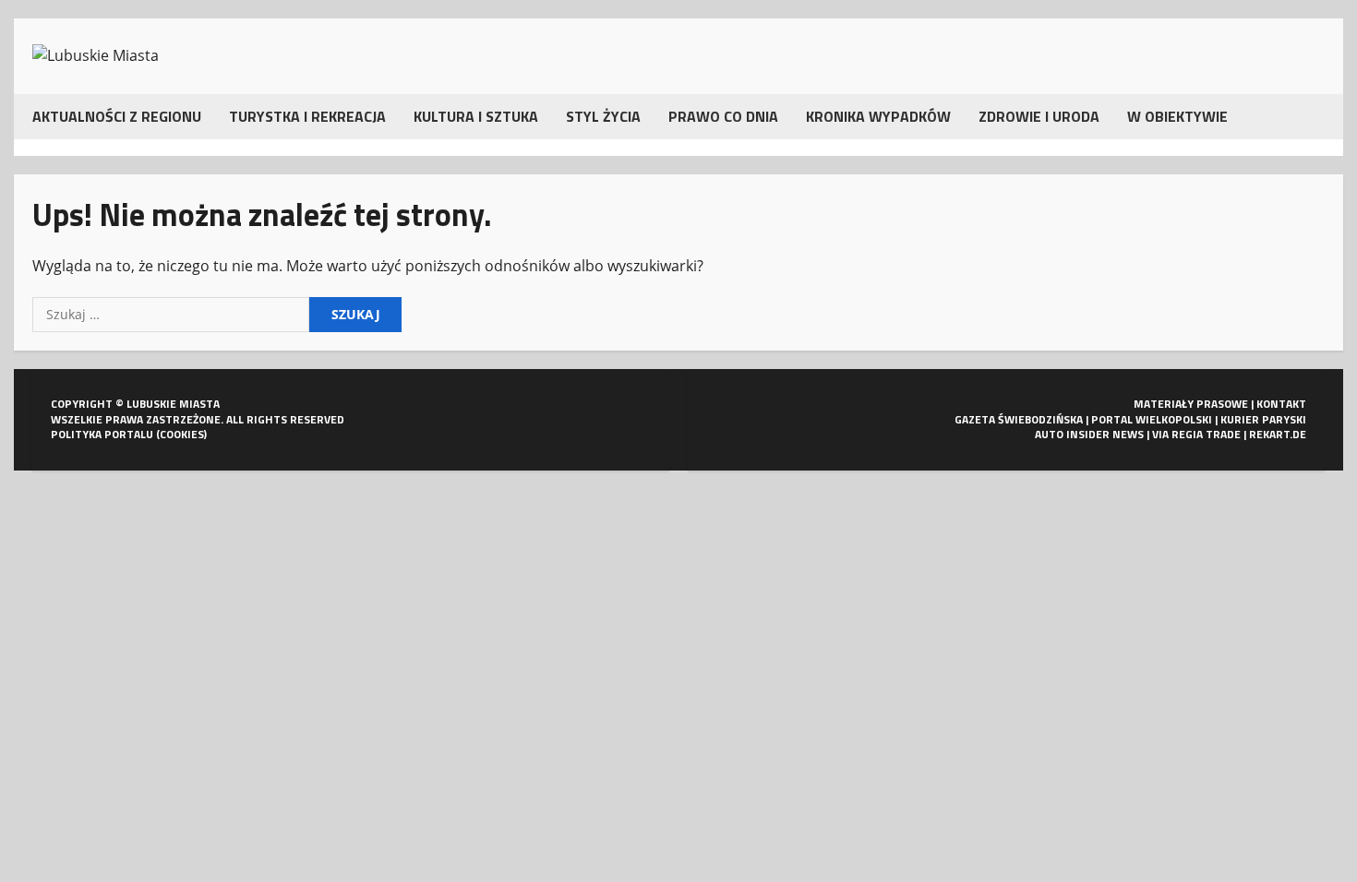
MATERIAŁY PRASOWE (1191, 403)
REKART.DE (1277, 434)
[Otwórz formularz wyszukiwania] (1319, 117)
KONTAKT (1281, 403)
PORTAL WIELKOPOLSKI (1151, 419)
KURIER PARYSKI (1263, 419)
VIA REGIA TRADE (1196, 434)
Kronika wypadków (878, 116)
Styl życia (603, 116)
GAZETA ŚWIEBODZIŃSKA (1019, 419)
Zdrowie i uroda (1039, 116)
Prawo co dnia (723, 116)
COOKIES (182, 434)
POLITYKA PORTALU (102, 434)
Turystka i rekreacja (307, 116)
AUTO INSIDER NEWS (1089, 434)
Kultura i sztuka (476, 116)
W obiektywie (1177, 116)
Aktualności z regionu (116, 116)
